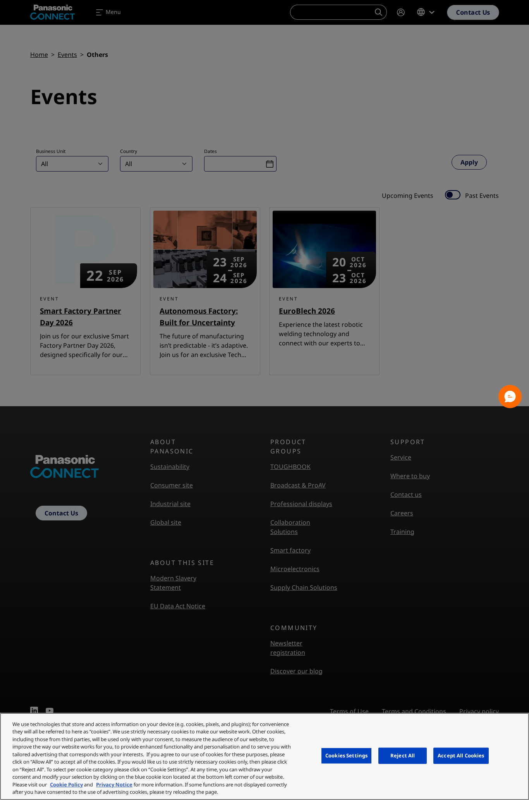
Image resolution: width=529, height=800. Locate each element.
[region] (264, 756)
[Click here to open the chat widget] (510, 396)
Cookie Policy (66, 784)
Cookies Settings (346, 755)
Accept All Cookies (461, 755)
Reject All (402, 755)
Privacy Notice (114, 784)
